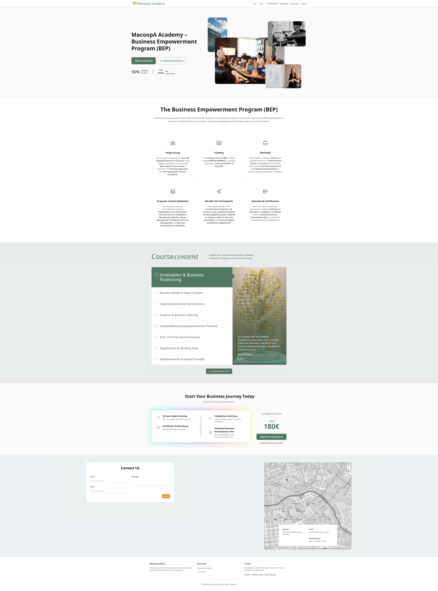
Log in (304, 3)
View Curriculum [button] (143, 60)
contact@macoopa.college (319, 532)
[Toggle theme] (255, 4)
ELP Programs (273, 4)
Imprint (247, 574)
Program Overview (204, 568)
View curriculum (245, 354)
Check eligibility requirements (271, 443)
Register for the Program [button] (271, 437)
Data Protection (270, 574)
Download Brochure (220, 371)
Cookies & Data (257, 574)
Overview (284, 3)
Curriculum (295, 3)
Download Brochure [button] (173, 60)
